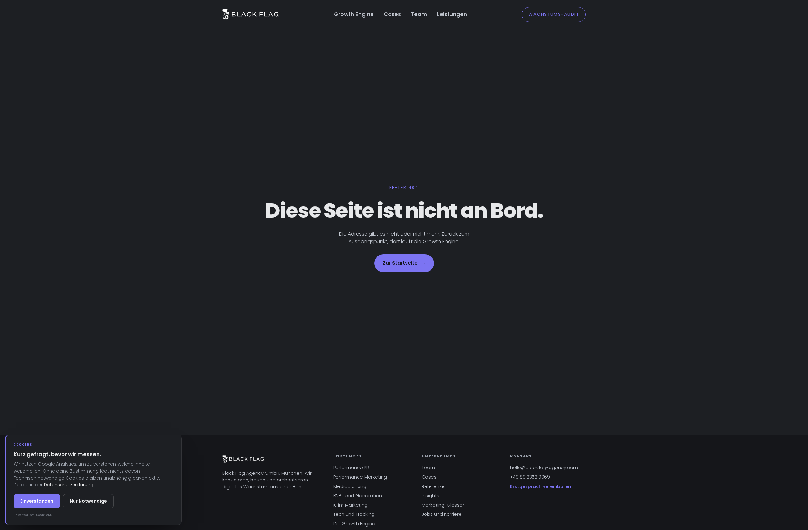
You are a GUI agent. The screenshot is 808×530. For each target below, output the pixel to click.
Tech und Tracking (354, 514)
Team (419, 14)
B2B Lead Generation (357, 495)
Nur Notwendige (88, 501)
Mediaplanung (349, 486)
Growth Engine (354, 14)
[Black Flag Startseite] (250, 14)
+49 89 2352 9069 (530, 477)
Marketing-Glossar (443, 505)
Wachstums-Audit (553, 14)
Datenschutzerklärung (68, 484)
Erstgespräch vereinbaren (540, 486)
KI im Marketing (350, 505)
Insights (430, 495)
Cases (392, 14)
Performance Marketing (360, 477)
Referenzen (435, 486)
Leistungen (452, 14)
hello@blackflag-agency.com (544, 467)
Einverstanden (36, 501)
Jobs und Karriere (442, 514)
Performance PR (351, 467)
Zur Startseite (404, 263)
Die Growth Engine (354, 524)
